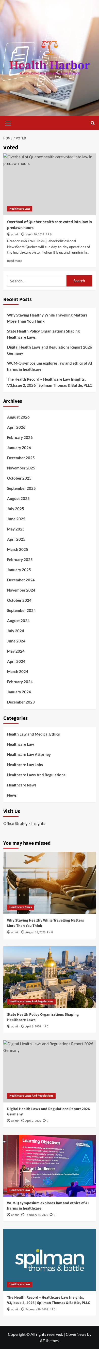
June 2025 (16, 518)
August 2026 (18, 417)
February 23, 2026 (36, 1215)
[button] (8, 122)
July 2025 (15, 508)
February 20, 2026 (36, 1309)
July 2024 (15, 630)
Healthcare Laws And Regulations (36, 774)
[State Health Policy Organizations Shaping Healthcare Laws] (49, 977)
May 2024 (16, 651)
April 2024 (16, 661)
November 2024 (21, 590)
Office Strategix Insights (24, 823)
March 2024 (17, 671)
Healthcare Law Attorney (29, 754)
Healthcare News (22, 785)
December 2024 (21, 580)
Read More (14, 261)
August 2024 (18, 620)
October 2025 (19, 478)
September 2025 (21, 488)
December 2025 (21, 457)
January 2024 (19, 692)
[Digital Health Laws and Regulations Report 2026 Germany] (49, 1071)
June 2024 (16, 641)
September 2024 (21, 610)
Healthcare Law (19, 209)
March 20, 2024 (34, 234)
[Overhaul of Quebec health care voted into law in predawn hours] (49, 184)
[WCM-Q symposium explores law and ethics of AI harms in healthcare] (49, 1166)
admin (15, 234)
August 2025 (18, 498)
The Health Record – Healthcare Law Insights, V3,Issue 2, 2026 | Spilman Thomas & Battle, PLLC (49, 382)
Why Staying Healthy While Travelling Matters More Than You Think (47, 318)
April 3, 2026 (33, 1026)
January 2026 (19, 447)
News (12, 795)
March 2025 (17, 549)
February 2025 (20, 559)
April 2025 (16, 539)
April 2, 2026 (33, 1121)
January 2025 (19, 569)
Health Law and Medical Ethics (33, 734)
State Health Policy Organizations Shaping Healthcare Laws (43, 334)
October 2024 (19, 600)
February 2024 (20, 681)
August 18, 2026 (35, 932)
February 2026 (20, 437)
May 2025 (16, 529)
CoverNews (76, 1334)
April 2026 (16, 427)
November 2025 (21, 468)
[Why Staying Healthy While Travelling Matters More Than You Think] (49, 883)
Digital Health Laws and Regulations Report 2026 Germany (49, 350)
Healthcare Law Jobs (25, 764)
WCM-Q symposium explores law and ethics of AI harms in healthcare (49, 366)
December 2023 (21, 702)
